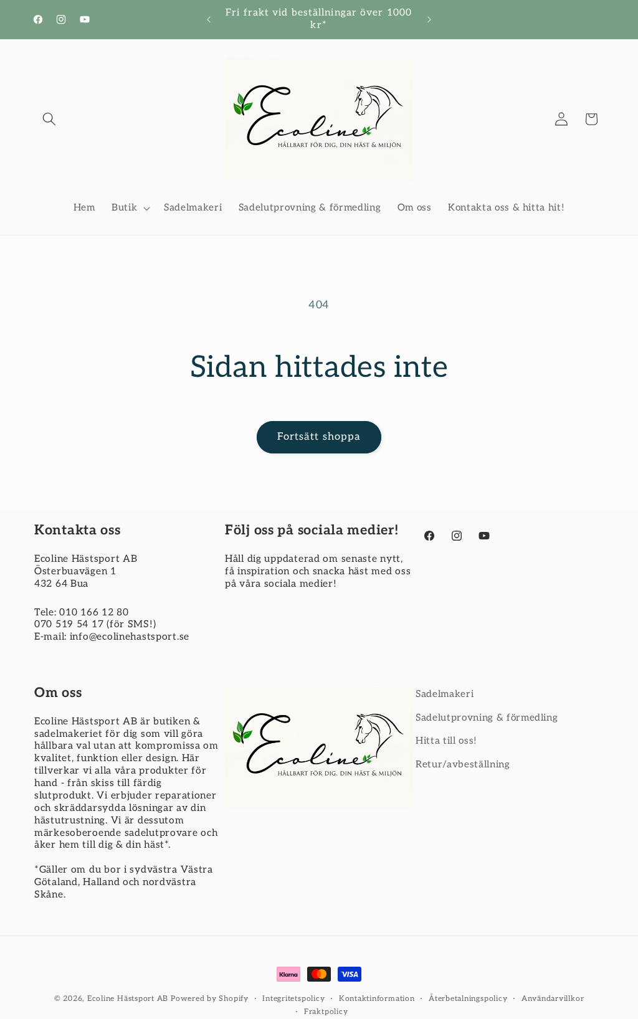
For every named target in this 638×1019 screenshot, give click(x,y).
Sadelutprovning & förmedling (487, 718)
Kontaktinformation (377, 998)
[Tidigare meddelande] (208, 19)
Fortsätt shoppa (319, 436)
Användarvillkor (552, 998)
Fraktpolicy (326, 1012)
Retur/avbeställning (463, 764)
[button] (49, 119)
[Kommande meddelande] (429, 19)
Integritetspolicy (293, 998)
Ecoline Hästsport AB (127, 998)
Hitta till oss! (446, 741)
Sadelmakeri (445, 694)
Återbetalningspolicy (468, 998)
